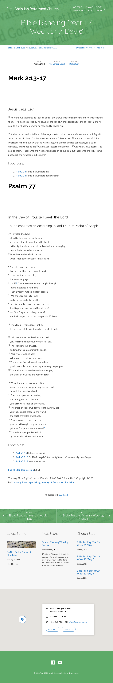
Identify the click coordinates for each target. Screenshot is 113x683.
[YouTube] (60, 663)
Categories (81, 48)
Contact (90, 10)
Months (100, 48)
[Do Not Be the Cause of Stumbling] (21, 546)
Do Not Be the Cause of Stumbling (19, 554)
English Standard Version (21, 470)
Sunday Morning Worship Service (55, 544)
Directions (68, 629)
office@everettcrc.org (78, 622)
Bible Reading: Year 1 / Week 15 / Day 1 (83, 517)
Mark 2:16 (20, 171)
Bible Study (32, 48)
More (99, 10)
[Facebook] (53, 663)
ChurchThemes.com (71, 673)
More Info (52, 629)
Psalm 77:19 (21, 461)
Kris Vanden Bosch (57, 64)
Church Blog (19, 48)
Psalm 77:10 (21, 457)
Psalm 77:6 (21, 453)
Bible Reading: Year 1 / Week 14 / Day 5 (29, 517)
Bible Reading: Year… (48, 48)
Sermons (89, 7)
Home (9, 48)
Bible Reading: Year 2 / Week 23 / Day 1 (88, 544)
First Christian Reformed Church (32, 9)
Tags (91, 48)
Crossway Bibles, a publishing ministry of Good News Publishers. (43, 482)
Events (99, 7)
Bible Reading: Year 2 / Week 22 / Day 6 (88, 558)
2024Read (63, 495)
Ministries (78, 10)
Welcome (77, 7)
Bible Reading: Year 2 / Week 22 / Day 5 (88, 572)
